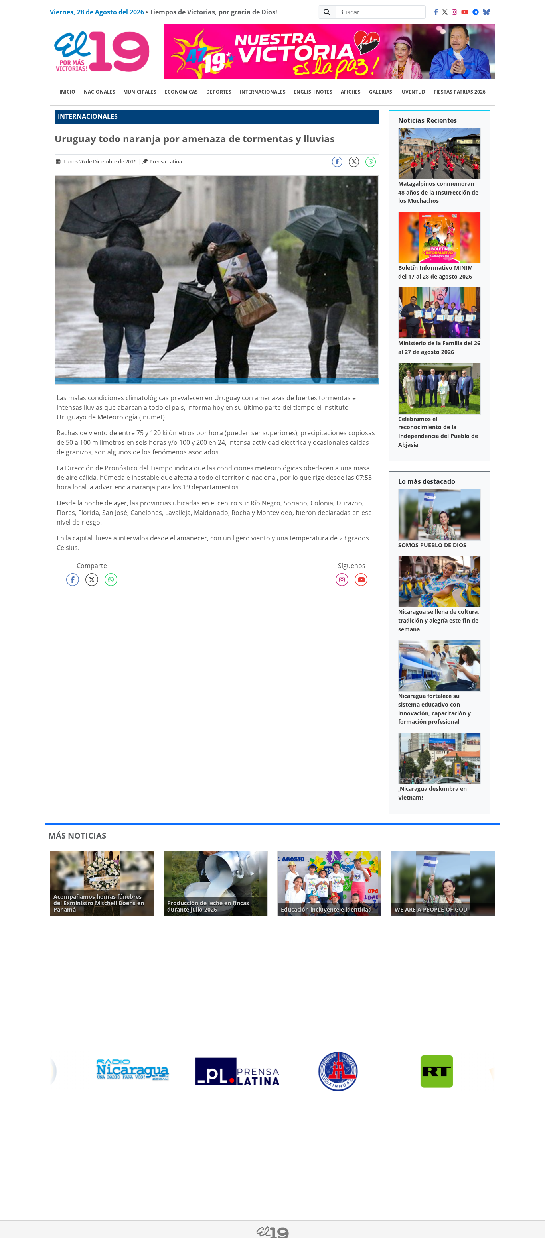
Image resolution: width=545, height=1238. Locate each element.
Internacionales (263, 91)
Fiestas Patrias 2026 (460, 91)
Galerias (380, 91)
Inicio (67, 91)
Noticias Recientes (427, 120)
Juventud (412, 91)
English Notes (313, 91)
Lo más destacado (426, 481)
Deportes (218, 91)
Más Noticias (77, 835)
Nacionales (99, 91)
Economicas (181, 91)
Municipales (139, 91)
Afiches (351, 91)
